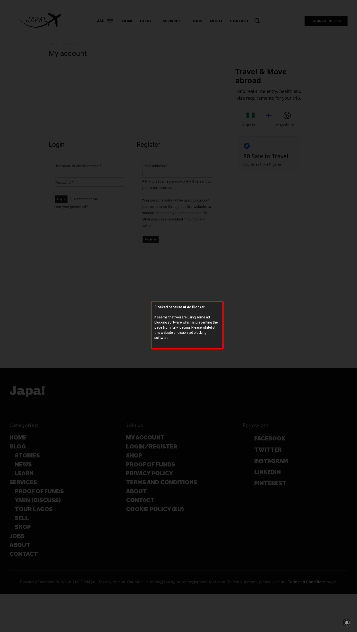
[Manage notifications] (347, 622)
